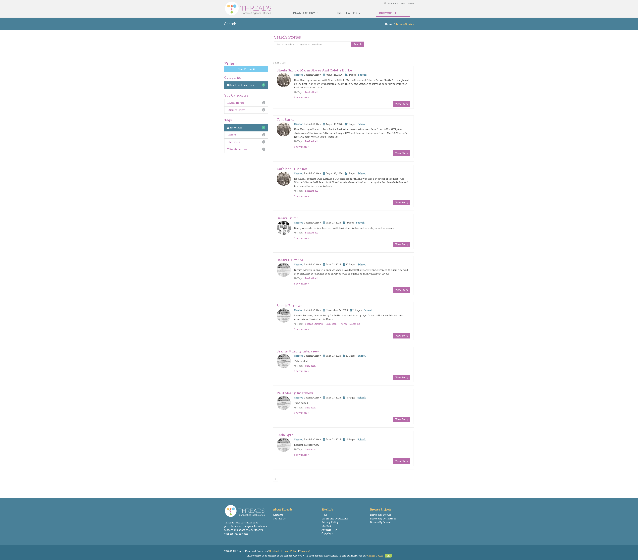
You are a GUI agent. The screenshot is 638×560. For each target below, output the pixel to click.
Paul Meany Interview (295, 393)
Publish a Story (347, 13)
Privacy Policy (329, 522)
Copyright (327, 533)
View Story (401, 104)
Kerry (232, 134)
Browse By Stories (380, 514)
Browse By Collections (383, 518)
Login (411, 3)
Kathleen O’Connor (292, 169)
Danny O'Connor (290, 260)
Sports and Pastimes (241, 85)
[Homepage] (282, 8)
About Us (278, 514)
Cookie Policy (375, 555)
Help (403, 3)
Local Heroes (236, 102)
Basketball (235, 127)
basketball (311, 365)
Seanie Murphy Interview (298, 351)
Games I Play (237, 110)
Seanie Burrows (289, 305)
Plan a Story (304, 13)
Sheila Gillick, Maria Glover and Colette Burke (314, 70)
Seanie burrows (238, 149)
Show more (301, 97)
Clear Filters (245, 69)
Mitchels (234, 142)
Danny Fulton (288, 218)
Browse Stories (392, 13)
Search (358, 44)
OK (388, 555)
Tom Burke (285, 119)
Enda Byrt (285, 435)
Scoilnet (274, 551)
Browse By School (380, 522)
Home (388, 24)
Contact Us (279, 518)
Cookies (326, 525)
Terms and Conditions (334, 518)
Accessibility (329, 529)
